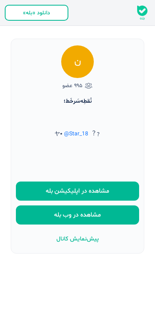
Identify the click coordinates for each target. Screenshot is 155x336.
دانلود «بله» (36, 13)
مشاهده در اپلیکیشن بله (77, 191)
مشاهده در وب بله (77, 215)
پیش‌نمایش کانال (77, 239)
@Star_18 (76, 134)
